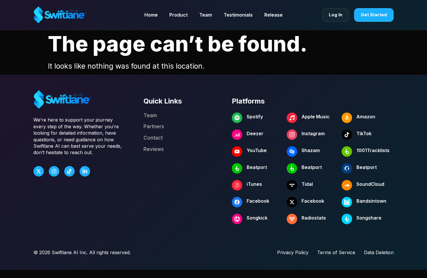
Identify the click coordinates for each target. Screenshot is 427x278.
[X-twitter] (38, 171)
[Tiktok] (69, 171)
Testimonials (238, 15)
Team (205, 15)
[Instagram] (54, 171)
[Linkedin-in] (85, 171)
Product (178, 15)
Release (273, 15)
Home (151, 15)
